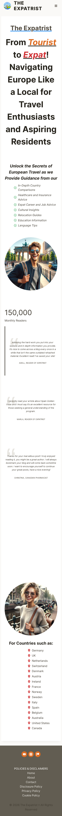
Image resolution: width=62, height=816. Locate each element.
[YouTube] (24, 754)
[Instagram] (31, 754)
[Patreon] (37, 754)
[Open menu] (56, 5)
